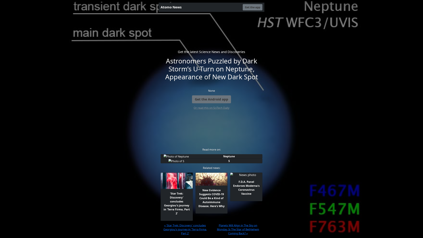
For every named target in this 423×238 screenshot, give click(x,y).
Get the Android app (211, 99)
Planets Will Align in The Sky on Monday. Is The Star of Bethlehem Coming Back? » (238, 229)
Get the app (252, 7)
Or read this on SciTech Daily (211, 108)
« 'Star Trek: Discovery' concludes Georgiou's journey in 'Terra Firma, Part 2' (185, 229)
